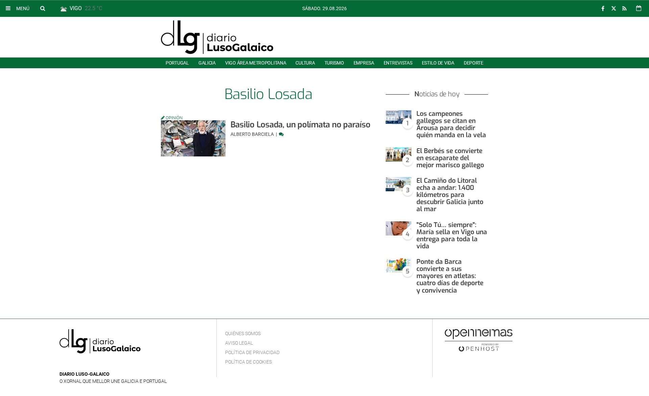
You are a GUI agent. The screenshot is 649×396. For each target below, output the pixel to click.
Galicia (207, 63)
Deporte (473, 63)
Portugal (177, 63)
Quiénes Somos (243, 333)
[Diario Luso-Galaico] (217, 37)
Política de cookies (248, 362)
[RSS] (624, 8)
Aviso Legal (239, 343)
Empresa (364, 63)
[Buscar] (42, 8)
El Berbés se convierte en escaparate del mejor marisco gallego (450, 158)
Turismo (334, 63)
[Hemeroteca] (638, 8)
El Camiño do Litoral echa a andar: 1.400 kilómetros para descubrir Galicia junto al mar (449, 195)
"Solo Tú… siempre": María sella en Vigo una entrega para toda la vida (451, 235)
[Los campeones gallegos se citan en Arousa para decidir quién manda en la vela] (398, 117)
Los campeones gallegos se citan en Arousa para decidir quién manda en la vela (451, 124)
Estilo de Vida (438, 63)
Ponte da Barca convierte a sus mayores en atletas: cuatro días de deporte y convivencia (449, 276)
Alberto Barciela (253, 134)
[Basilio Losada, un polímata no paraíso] (193, 138)
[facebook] (602, 8)
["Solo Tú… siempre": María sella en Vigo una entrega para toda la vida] (398, 228)
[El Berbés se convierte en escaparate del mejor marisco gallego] (398, 154)
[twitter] (613, 8)
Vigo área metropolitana (255, 63)
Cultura (305, 63)
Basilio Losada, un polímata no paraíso (300, 124)
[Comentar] (281, 134)
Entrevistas (398, 63)
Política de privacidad (252, 352)
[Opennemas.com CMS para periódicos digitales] (478, 340)
